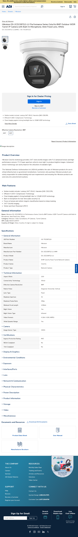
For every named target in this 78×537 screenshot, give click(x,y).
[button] (76, 268)
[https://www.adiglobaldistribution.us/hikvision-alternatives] (7, 146)
